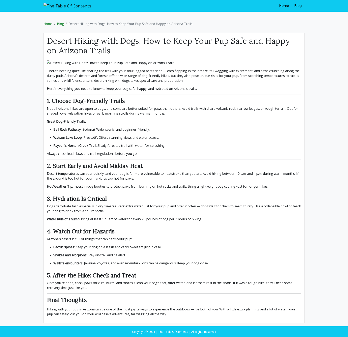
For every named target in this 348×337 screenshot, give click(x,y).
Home (284, 6)
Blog (298, 6)
